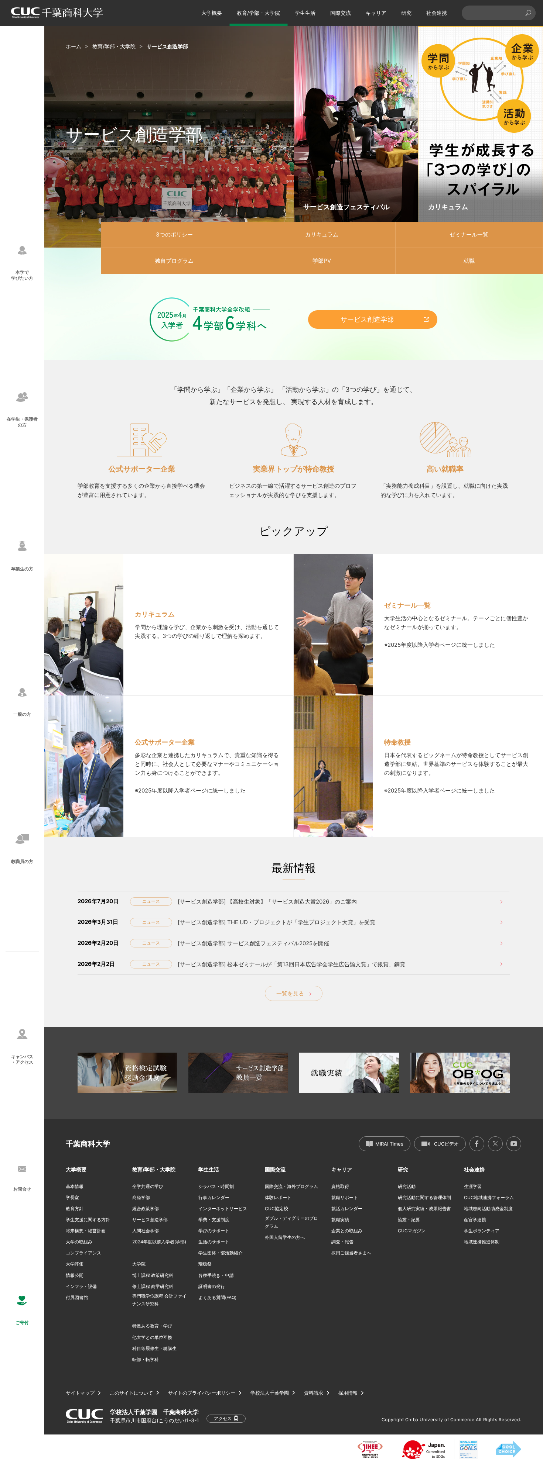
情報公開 (74, 1275)
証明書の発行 (211, 1286)
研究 (406, 13)
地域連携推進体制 (481, 1241)
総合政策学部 (145, 1208)
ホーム (73, 46)
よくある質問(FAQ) (217, 1297)
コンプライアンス (83, 1253)
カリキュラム (321, 234)
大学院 (139, 1264)
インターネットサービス (222, 1208)
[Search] (528, 13)
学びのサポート (213, 1230)
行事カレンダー (213, 1197)
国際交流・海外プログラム (291, 1186)
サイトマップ (80, 1393)
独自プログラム (174, 260)
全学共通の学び (147, 1186)
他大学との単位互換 (152, 1337)
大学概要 (211, 13)
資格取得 (340, 1186)
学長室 (72, 1197)
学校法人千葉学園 (269, 1393)
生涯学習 (473, 1186)
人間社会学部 (145, 1230)
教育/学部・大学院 (258, 13)
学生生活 (305, 13)
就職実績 (340, 1219)
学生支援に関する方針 (88, 1219)
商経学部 (141, 1197)
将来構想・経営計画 (86, 1230)
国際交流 (340, 13)
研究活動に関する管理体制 (424, 1197)
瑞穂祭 (205, 1264)
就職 (469, 260)
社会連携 (436, 13)
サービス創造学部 (367, 319)
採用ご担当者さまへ (351, 1253)
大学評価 (74, 1264)
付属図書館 (77, 1297)
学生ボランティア (481, 1230)
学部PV (322, 260)
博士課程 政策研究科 (152, 1275)
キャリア (376, 13)
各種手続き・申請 (216, 1275)
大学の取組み (79, 1241)
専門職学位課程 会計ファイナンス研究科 (159, 1300)
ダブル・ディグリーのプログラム (291, 1222)
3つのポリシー (174, 234)
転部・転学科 (145, 1359)
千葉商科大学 (88, 1143)
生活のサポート (213, 1241)
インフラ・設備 (81, 1286)
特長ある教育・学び (152, 1326)
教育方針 (74, 1208)
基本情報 (74, 1186)
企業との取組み (346, 1230)
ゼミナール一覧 (469, 234)
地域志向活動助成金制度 (488, 1208)
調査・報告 (342, 1241)
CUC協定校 (276, 1208)
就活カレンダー (346, 1208)
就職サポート (344, 1197)
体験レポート (278, 1197)
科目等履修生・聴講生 (154, 1348)
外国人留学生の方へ (285, 1237)
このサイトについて (131, 1393)
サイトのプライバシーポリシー (201, 1393)
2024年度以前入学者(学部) (159, 1241)
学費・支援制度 (213, 1219)
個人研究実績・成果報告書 (424, 1208)
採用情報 (348, 1393)
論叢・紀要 (409, 1219)
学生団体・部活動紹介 (220, 1253)
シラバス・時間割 (216, 1186)
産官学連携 (475, 1219)
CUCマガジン (412, 1230)
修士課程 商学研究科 (152, 1286)
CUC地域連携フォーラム (489, 1197)
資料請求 (313, 1393)
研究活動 (407, 1186)
